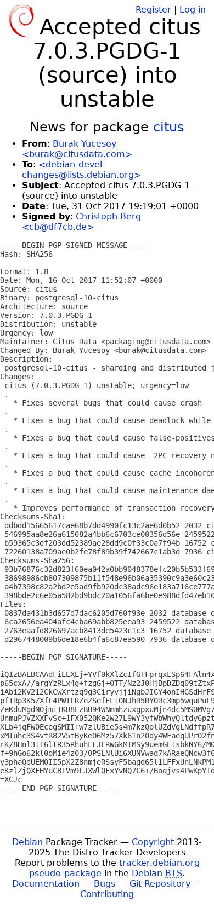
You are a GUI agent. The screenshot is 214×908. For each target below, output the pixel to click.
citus (168, 127)
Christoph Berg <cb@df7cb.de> (81, 221)
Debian (27, 842)
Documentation (46, 883)
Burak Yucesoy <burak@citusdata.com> (77, 148)
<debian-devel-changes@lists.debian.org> (81, 169)
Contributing (107, 894)
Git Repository (159, 883)
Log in (192, 9)
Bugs (104, 883)
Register (153, 9)
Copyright (153, 842)
